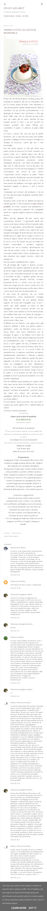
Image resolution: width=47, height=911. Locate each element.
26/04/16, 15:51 (15, 840)
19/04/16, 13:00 (15, 683)
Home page (9, 16)
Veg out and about (14, 8)
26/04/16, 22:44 (15, 877)
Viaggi (18, 16)
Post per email (16, 533)
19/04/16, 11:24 (15, 617)
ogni (34, 204)
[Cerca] (42, 3)
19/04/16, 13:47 (15, 696)
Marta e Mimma (16, 703)
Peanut (13, 637)
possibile (7, 207)
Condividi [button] (7, 533)
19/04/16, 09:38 (15, 588)
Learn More (18, 908)
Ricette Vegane (13, 536)
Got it (33, 908)
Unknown (14, 581)
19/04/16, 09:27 (15, 575)
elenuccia (14, 548)
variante (40, 204)
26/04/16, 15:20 (15, 783)
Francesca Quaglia (17, 594)
